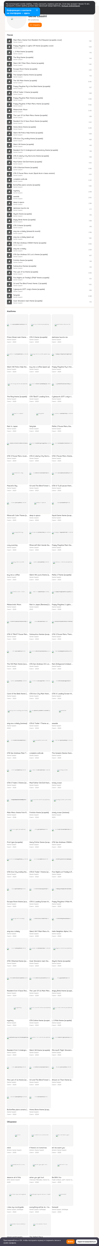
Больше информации (71, 6)
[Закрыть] (37, 10)
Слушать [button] (36, 25)
